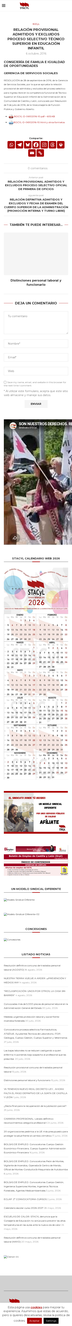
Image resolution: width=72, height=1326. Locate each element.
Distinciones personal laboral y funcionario (27, 1080)
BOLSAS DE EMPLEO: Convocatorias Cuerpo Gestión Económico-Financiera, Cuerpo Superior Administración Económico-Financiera (35, 1148)
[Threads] (62, 5)
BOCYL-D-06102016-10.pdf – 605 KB (34, 116)
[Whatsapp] (11, 144)
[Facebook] (36, 144)
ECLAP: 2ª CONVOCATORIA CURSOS (25, 1199)
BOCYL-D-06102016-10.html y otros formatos (39, 122)
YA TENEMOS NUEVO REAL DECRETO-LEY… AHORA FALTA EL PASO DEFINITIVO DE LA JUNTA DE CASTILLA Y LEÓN (35, 1093)
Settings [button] (51, 1320)
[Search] (68, 5)
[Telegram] (19, 144)
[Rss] (58, 5)
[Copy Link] (40, 153)
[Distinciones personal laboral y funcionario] (36, 254)
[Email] (54, 5)
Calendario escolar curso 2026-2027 (23, 1207)
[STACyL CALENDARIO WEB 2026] (36, 674)
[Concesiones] (12, 939)
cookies (36, 1307)
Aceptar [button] (34, 1320)
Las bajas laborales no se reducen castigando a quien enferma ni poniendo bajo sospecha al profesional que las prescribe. (35, 1054)
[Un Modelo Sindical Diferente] (19, 899)
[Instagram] (44, 144)
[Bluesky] (50, 5)
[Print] (61, 144)
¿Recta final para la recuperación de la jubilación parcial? (35, 1106)
